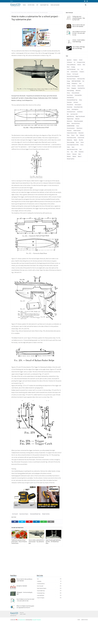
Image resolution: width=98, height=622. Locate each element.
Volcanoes (74, 154)
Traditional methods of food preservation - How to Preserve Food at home (19, 541)
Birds (84, 64)
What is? (79, 156)
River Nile (81, 140)
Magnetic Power (70, 118)
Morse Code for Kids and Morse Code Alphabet (78, 25)
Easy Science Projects (24, 514)
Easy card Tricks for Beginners (73, 76)
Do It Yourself (17, 12)
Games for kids (81, 85)
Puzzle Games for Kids (71, 137)
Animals (80, 60)
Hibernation (78, 90)
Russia (77, 142)
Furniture (74, 85)
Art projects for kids (81, 62)
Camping (73, 67)
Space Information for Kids (72, 149)
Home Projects (70, 95)
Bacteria (79, 64)
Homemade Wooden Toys (35, 514)
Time (68, 151)
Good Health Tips (81, 88)
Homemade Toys (70, 97)
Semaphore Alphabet (22, 586)
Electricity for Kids (81, 78)
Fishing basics (74, 83)
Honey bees (69, 102)
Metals (68, 123)
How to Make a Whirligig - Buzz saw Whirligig (78, 47)
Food (80, 83)
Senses (81, 144)
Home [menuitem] (24, 5)
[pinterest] (87, 1)
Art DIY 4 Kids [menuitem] (31, 5)
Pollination (82, 135)
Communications (74, 71)
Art (74, 62)
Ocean (77, 125)
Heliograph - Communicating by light (24, 593)
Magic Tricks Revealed (80, 116)
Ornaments (69, 130)
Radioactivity (69, 140)
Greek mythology (70, 90)
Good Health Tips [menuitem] (44, 5)
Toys (72, 151)
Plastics (72, 135)
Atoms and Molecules (71, 64)
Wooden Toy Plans (46, 514)
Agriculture (69, 60)
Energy (68, 81)
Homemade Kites (78, 95)
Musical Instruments (76, 123)
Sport (80, 149)
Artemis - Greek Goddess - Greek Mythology (78, 40)
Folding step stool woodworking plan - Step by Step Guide (78, 18)
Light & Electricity (70, 116)
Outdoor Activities (77, 130)
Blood (68, 67)
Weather (74, 156)
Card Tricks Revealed (71, 69)
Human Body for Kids (78, 107)
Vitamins (68, 154)
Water (79, 154)
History (68, 92)
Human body (69, 107)
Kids (68, 114)
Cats (82, 69)
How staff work (70, 104)
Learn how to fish (74, 114)
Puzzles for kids (81, 137)
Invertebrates (80, 111)
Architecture (69, 62)
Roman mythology (70, 142)
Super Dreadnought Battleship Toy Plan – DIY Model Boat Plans (53, 541)
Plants (68, 135)
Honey (80, 100)
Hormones (76, 102)
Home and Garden (75, 92)
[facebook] (85, 1)
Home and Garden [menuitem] (55, 5)
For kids (68, 85)
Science (82, 142)
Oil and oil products (71, 128)
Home (11, 1)
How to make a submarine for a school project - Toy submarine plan (36, 541)
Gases (68, 88)
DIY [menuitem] (37, 5)
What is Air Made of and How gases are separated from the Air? (25, 606)
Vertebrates (81, 151)
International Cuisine (71, 111)
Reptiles (75, 140)
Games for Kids (84, 619)
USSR (76, 151)
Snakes (68, 147)
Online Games (79, 128)
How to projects (78, 104)
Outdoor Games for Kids (72, 133)
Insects (68, 109)
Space (73, 147)
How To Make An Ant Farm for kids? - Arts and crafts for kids (79, 33)
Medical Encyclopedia (78, 121)
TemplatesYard (22, 619)
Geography (73, 88)
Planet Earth (81, 133)
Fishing (68, 83)
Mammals (77, 118)
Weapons (69, 156)
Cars (78, 69)
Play (77, 135)
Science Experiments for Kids (73, 144)
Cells (68, 71)
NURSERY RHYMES (70, 125)
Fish (83, 81)
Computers (82, 71)
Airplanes (75, 60)
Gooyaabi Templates (36, 619)
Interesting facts (75, 109)
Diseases (69, 74)
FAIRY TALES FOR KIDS (76, 81)
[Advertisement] (49, 561)
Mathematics (69, 121)
